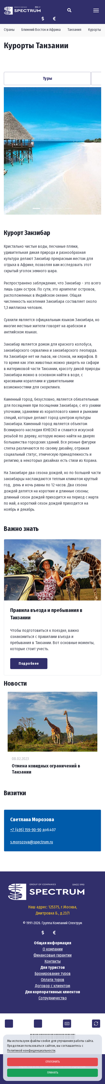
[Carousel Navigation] (52, 61)
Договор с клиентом (52, 985)
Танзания (74, 30)
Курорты (94, 30)
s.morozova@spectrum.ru (31, 842)
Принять (52, 1072)
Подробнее (29, 663)
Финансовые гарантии (52, 955)
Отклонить (52, 1061)
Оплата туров (52, 979)
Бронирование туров (53, 973)
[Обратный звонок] (96, 1024)
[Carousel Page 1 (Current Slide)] (36, 208)
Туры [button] (47, 78)
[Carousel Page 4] (68, 208)
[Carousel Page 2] (47, 208)
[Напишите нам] (67, 1024)
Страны (9, 30)
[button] (9, 1024)
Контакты (53, 961)
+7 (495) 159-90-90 (25, 829)
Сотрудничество (52, 998)
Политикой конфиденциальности (31, 1050)
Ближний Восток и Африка (41, 30)
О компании (53, 949)
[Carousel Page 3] (58, 208)
